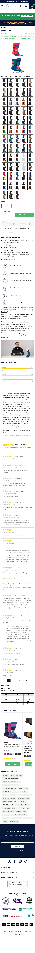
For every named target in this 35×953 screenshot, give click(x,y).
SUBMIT (17, 846)
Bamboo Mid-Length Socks (25, 795)
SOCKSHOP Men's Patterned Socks (11, 785)
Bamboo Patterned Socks (23, 798)
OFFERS (16, 801)
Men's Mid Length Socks (8, 811)
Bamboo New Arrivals (16, 818)
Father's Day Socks (14, 821)
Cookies (16, 928)
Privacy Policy (23, 928)
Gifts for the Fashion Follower (22, 805)
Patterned (18, 811)
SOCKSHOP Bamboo (23, 788)
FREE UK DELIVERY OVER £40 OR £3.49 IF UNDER (17, 11)
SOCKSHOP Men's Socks (16, 775)
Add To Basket (24, 215)
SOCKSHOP (5, 775)
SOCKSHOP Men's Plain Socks (9, 788)
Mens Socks (5, 795)
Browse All (23, 801)
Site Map (30, 928)
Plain (24, 811)
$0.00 (32, 8)
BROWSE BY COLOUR (8, 805)
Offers (28, 808)
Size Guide (29, 202)
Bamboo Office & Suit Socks (9, 798)
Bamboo (14, 808)
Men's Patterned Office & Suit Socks (19, 814)
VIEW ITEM (12, 764)
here (23, 851)
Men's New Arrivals (28, 818)
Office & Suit (5, 814)
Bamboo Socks (23, 791)
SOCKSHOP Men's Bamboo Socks (10, 778)
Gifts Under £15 (6, 808)
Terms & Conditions (7, 928)
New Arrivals (13, 795)
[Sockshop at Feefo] (17, 884)
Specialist (5, 821)
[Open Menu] (2, 6)
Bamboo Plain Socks (7, 801)
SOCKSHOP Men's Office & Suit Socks (11, 782)
